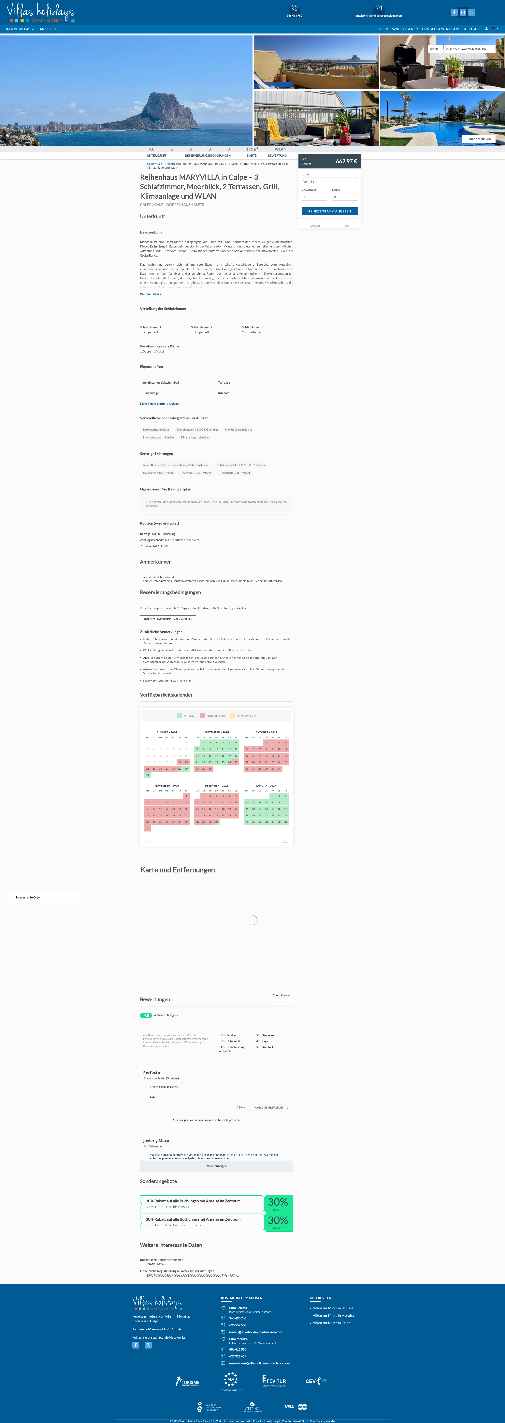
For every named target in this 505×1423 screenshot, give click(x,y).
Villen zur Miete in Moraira (333, 1315)
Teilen (434, 49)
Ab (304, 159)
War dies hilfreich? (271, 1107)
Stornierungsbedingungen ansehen (168, 619)
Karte (252, 155)
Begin (382, 29)
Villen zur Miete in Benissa (333, 1308)
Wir (395, 29)
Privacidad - (260, 1421)
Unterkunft (156, 155)
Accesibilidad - (301, 1421)
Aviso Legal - (274, 1421)
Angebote (49, 29)
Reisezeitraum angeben (329, 211)
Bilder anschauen (479, 139)
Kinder (336, 190)
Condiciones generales (322, 1421)
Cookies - (287, 1421)
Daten (305, 174)
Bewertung (277, 155)
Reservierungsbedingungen (208, 155)
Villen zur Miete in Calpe (331, 1323)
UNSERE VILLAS (17, 29)
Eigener (410, 29)
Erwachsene (309, 190)
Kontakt (472, 29)
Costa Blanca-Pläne (441, 29)
